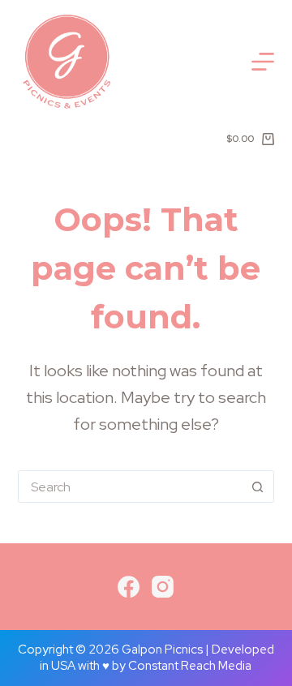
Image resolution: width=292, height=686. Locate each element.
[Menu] (262, 61)
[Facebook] (129, 587)
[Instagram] (163, 587)
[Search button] (257, 486)
